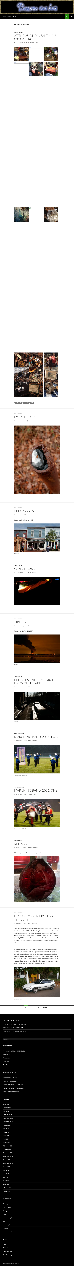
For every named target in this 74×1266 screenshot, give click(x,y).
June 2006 (6, 1132)
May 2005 (6, 1177)
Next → (46, 1007)
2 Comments (33, 626)
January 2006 (7, 1149)
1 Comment (32, 421)
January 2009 (7, 1107)
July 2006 (6, 1128)
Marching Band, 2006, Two (36, 737)
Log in (4, 1244)
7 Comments (33, 572)
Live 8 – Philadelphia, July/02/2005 (13, 1020)
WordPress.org (7, 1255)
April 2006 (6, 1139)
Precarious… (25, 511)
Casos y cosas (18, 32)
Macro (5, 1221)
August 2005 (7, 1167)
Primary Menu (71, 16)
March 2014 (6, 1104)
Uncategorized (7, 1232)
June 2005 (6, 1174)
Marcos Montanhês (8, 1084)
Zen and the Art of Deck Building (13, 1027)
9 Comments (33, 847)
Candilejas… (24, 569)
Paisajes (5, 1228)
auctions (18, 402)
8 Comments (33, 687)
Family (5, 1211)
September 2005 (8, 1163)
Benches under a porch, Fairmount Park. (34, 681)
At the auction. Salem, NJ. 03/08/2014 (35, 37)
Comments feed (7, 1251)
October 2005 (7, 1160)
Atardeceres (12, 1081)
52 (39, 1007)
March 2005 (6, 1184)
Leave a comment (33, 43)
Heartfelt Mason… (14, 1091)
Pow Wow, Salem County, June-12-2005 (14, 1024)
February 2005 (7, 1188)
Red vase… (22, 844)
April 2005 (6, 1181)
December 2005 (8, 1153)
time (32, 402)
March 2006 (6, 1142)
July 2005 (6, 1170)
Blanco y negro (7, 1204)
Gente (4, 1214)
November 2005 (8, 1156)
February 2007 (7, 1114)
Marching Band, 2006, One (35, 790)
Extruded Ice (25, 417)
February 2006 (7, 1146)
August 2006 (7, 1125)
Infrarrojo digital (8, 1218)
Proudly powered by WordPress (11, 1263)
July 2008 (6, 1111)
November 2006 (8, 1118)
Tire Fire (21, 622)
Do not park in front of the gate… (34, 918)
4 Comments (33, 740)
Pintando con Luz (9, 16)
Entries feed (6, 1248)
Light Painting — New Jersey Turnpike (14, 1031)
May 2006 (6, 1135)
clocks (26, 402)
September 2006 (8, 1121)
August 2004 (7, 1191)
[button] (21, 54)
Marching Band (19, 733)
